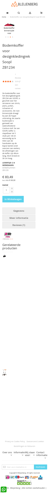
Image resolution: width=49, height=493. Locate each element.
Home (4, 17)
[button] (6, 37)
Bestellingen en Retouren (24, 446)
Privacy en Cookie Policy (15, 441)
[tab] (18, 211)
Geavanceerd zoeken (35, 441)
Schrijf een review (17, 85)
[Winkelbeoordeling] (24, 481)
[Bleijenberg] (24, 4)
